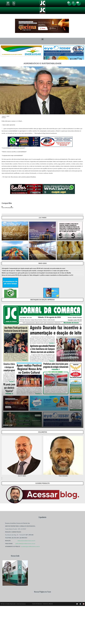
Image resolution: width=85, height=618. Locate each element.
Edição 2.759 (7, 425)
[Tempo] (14, 3)
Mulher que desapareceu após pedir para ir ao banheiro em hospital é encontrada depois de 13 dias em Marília (36, 273)
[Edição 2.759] (42, 366)
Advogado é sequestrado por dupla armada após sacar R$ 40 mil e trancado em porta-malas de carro (33, 268)
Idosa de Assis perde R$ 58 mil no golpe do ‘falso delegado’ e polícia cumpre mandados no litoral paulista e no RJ (37, 275)
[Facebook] (69, 3)
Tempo (13, 4)
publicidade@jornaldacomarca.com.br (25, 543)
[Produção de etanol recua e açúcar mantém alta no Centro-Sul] (42, 250)
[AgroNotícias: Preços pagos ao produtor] (70, 231)
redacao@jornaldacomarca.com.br (26, 540)
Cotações (8, 4)
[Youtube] (79, 3)
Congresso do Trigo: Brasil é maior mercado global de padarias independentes (40, 234)
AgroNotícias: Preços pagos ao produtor (70, 236)
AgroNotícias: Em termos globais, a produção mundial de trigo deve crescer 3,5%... (14, 234)
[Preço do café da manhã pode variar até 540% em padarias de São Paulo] (70, 250)
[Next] (81, 218)
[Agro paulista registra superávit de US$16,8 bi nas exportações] (15, 250)
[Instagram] (74, 3)
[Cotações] (8, 3)
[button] (42, 39)
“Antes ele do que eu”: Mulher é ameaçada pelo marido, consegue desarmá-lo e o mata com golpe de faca (35, 270)
